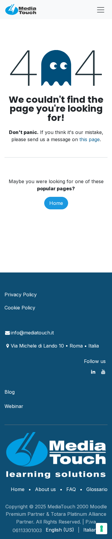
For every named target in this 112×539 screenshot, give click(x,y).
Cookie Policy (19, 308)
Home (56, 203)
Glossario (97, 489)
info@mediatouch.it (32, 333)
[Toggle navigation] (101, 9)
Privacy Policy (20, 294)
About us (45, 489)
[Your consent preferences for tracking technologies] (101, 528)
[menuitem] (60, 529)
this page (89, 139)
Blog (9, 392)
